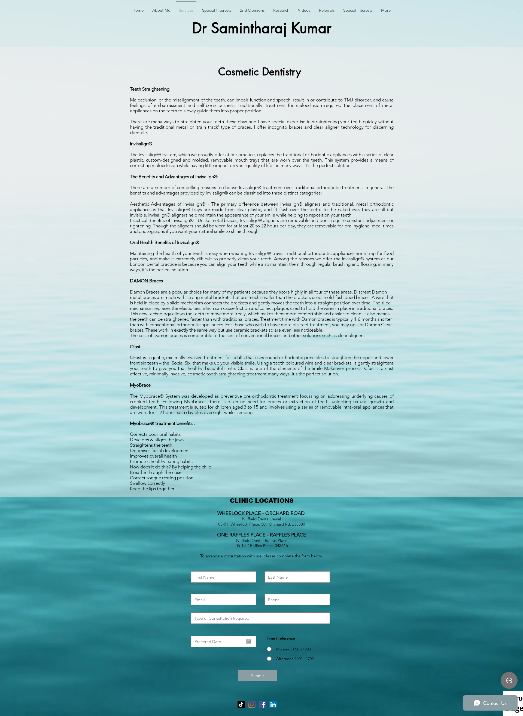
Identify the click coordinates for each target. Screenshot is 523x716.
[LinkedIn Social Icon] (273, 704)
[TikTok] (241, 704)
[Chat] (509, 680)
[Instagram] (252, 704)
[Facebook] (262, 704)
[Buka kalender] (248, 641)
